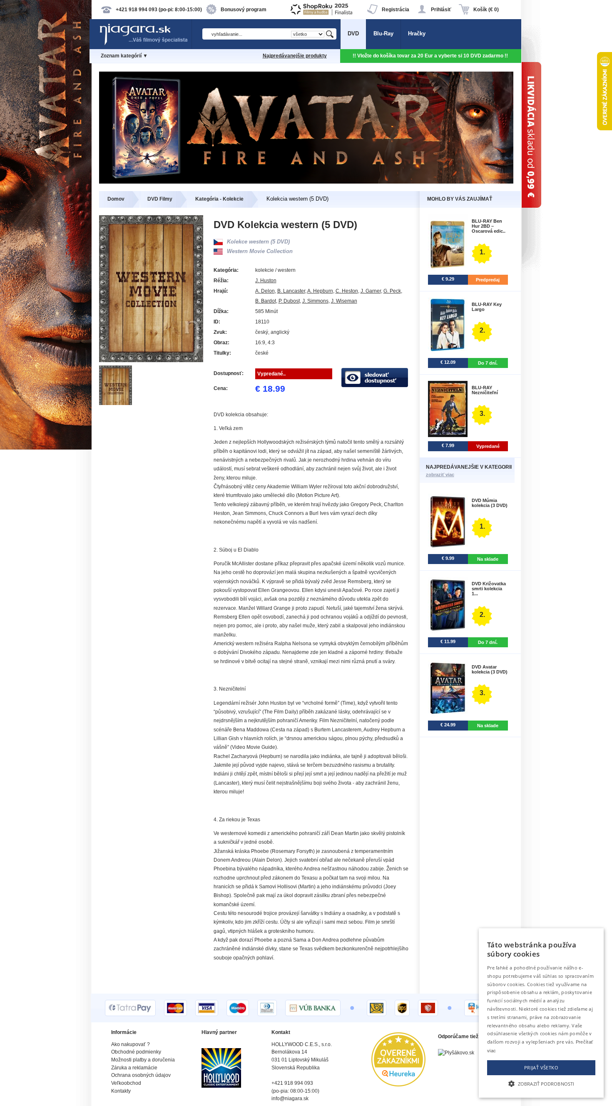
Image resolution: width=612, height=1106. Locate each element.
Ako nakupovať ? (130, 1044)
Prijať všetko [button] (541, 1067)
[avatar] (306, 182)
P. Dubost (289, 301)
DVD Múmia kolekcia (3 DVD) (490, 503)
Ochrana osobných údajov (141, 1075)
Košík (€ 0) (486, 9)
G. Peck (392, 291)
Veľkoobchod (126, 1083)
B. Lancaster (291, 291)
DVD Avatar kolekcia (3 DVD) (490, 669)
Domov (115, 199)
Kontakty (121, 1091)
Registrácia (395, 9)
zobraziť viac (440, 474)
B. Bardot (265, 301)
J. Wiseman (344, 301)
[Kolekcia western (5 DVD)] (116, 403)
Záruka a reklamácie (134, 1068)
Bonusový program (243, 9)
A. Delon (265, 291)
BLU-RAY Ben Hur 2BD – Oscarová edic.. (488, 226)
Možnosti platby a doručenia (143, 1060)
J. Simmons (315, 301)
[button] (541, 1083)
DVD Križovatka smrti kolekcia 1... (489, 588)
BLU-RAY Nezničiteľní (485, 390)
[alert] (541, 1013)
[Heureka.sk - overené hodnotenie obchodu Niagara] (398, 1084)
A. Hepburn (320, 291)
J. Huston (265, 280)
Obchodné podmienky (136, 1052)
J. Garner (371, 291)
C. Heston (347, 291)
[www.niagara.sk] (145, 44)
